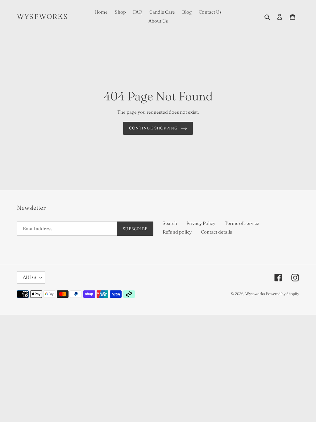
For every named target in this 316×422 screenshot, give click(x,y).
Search (170, 223)
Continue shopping (153, 127)
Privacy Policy (200, 223)
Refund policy (177, 232)
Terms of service (242, 223)
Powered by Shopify (282, 293)
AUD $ (29, 277)
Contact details (216, 232)
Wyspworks (42, 16)
